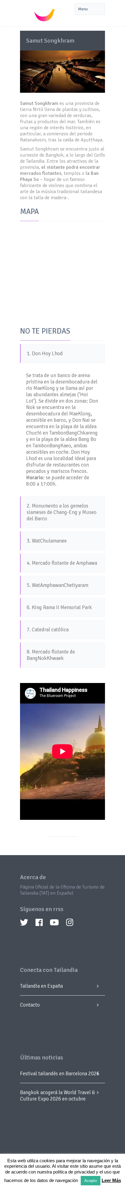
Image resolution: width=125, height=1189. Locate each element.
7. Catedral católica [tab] (48, 629)
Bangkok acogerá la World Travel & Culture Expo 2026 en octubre (57, 1095)
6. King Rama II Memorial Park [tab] (59, 607)
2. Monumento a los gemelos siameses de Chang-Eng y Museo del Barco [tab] (61, 512)
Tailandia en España (41, 986)
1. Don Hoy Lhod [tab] (45, 353)
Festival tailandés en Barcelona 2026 (59, 1073)
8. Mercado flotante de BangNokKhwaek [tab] (51, 655)
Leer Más (111, 1180)
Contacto (30, 1005)
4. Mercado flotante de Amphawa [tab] (62, 563)
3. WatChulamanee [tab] (47, 541)
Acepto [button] (90, 1180)
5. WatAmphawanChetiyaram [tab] (57, 585)
